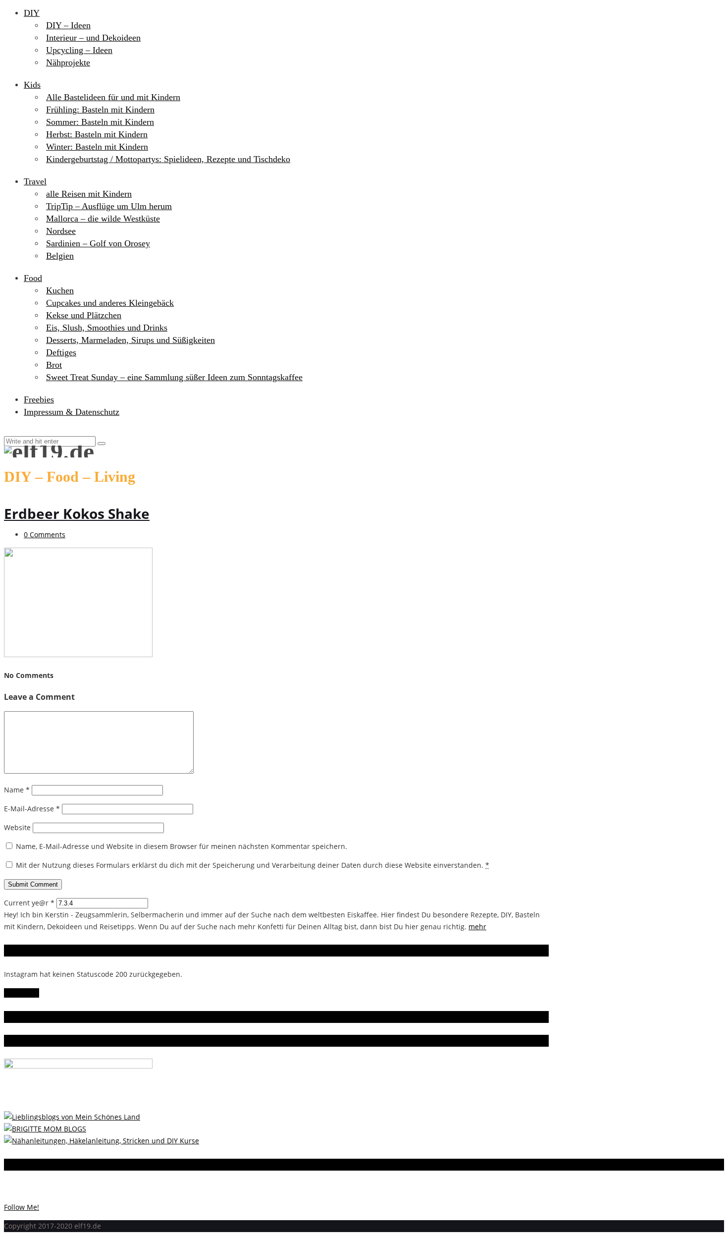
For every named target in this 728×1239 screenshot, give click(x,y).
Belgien (60, 256)
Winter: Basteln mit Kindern (97, 147)
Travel (35, 181)
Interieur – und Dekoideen (93, 38)
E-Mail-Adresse (32, 808)
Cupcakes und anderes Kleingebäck (110, 303)
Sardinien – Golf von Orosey (98, 243)
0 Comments (44, 534)
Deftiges (61, 352)
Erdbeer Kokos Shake (77, 513)
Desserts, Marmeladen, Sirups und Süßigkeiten (130, 340)
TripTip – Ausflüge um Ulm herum (109, 206)
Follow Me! (21, 993)
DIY (32, 13)
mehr (477, 926)
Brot (54, 365)
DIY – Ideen (68, 25)
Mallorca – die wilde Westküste (103, 219)
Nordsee (61, 231)
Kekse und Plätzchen (83, 315)
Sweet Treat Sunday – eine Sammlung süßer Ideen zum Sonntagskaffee (174, 377)
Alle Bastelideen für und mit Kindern (113, 97)
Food (33, 278)
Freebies (39, 399)
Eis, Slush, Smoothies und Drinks (106, 328)
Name (17, 789)
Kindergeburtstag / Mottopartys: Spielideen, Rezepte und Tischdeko (168, 159)
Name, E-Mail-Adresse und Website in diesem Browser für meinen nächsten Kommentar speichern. (181, 846)
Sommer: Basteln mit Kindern (100, 122)
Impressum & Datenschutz (71, 412)
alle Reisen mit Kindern (89, 194)
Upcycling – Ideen (79, 50)
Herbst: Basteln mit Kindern (97, 134)
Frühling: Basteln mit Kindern (100, 109)
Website (17, 827)
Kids (32, 85)
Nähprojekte (68, 62)
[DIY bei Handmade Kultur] (101, 1140)
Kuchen (60, 290)
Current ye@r (29, 902)
